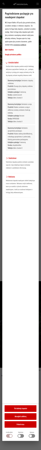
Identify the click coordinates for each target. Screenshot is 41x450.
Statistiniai (20, 432)
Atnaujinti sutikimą (20, 416)
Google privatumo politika (13, 54)
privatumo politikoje (20, 44)
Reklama (32, 432)
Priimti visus (20, 424)
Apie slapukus (9, 49)
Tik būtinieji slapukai (20, 408)
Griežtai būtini (9, 432)
